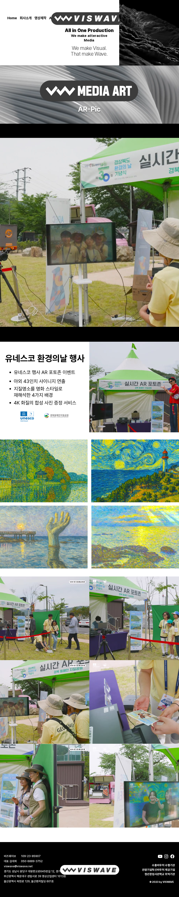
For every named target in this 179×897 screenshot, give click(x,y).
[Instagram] (166, 856)
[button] (40, 18)
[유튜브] (160, 856)
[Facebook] (172, 856)
